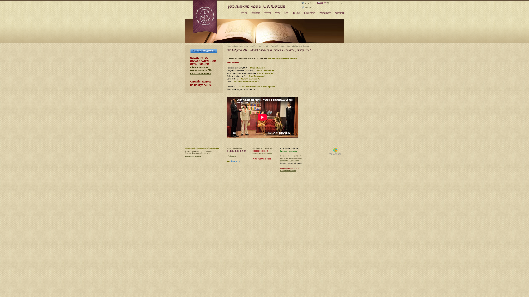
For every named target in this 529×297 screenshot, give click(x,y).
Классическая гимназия (243, 46)
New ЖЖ (308, 7)
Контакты (339, 13)
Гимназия (255, 13)
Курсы (286, 13)
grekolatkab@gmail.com (262, 154)
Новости (267, 13)
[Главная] (205, 17)
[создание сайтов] (335, 151)
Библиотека (309, 13)
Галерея (296, 13)
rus (321, 3)
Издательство (325, 13)
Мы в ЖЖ (308, 3)
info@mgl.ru (231, 156)
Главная (230, 46)
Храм (277, 13)
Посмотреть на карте (193, 156)
